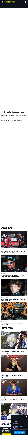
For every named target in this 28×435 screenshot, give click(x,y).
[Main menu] (2, 2)
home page (3, 121)
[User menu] (25, 2)
